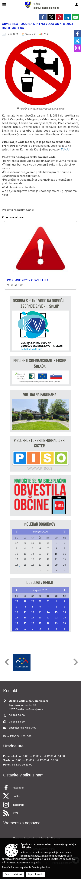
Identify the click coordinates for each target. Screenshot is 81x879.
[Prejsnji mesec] (16, 531)
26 (32, 623)
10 (16, 612)
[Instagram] (77, 48)
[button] (6, 661)
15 (56, 612)
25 (25, 623)
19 (32, 617)
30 (40, 601)
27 (16, 601)
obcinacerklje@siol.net (22, 727)
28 (25, 601)
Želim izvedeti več (13, 874)
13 (40, 612)
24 (16, 623)
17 (16, 617)
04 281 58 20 (17, 721)
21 (48, 617)
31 (48, 601)
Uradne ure (13, 746)
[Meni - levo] (4, 4)
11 (25, 612)
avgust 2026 (40, 532)
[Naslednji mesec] (64, 531)
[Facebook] (77, 33)
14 (48, 612)
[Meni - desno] (77, 4)
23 (64, 617)
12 (32, 612)
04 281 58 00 (17, 715)
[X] (77, 40)
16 (64, 612)
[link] (43, 17)
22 (56, 617)
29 (32, 601)
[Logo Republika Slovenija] (21, 662)
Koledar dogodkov (39, 524)
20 (40, 617)
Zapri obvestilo (35, 874)
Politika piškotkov (41, 867)
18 (25, 617)
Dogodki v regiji (39, 582)
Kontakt (10, 690)
